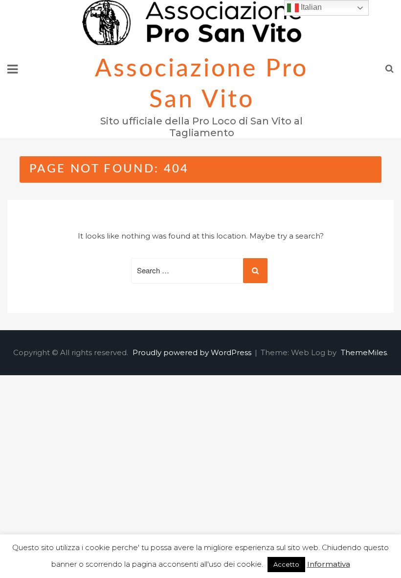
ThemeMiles (364, 352)
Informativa (328, 564)
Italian (310, 7)
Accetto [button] (286, 564)
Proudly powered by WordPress (193, 352)
